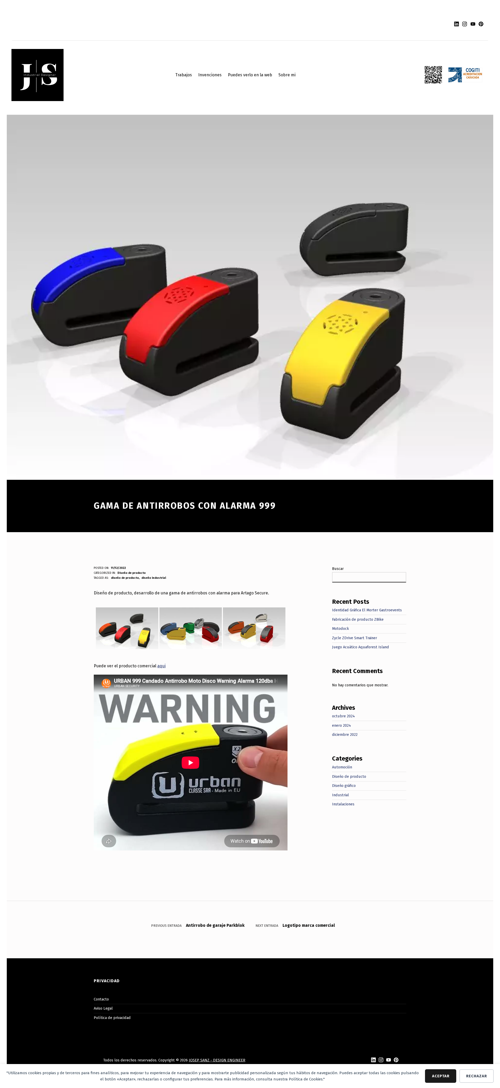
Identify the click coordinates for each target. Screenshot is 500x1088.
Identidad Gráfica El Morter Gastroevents (367, 610)
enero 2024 (341, 725)
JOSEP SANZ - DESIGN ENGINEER (217, 1060)
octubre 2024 (343, 716)
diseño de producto (125, 578)
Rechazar (476, 1076)
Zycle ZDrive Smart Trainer (354, 638)
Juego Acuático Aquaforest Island (360, 647)
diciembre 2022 (345, 734)
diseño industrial (153, 578)
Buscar (338, 568)
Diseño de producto (131, 573)
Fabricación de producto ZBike (358, 619)
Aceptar (440, 1076)
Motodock (340, 628)
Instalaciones (343, 804)
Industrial (340, 795)
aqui (161, 665)
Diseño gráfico (344, 785)
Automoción (342, 767)
